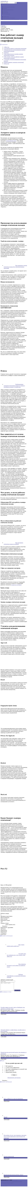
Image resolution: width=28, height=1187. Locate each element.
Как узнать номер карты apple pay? (15, 945)
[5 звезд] (4, 924)
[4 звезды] (3, 924)
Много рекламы (10, 1070)
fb (3, 4)
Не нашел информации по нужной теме (16, 1069)
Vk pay (5, 1117)
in (5, 4)
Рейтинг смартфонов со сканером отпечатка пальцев (16, 976)
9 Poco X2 (6, 63)
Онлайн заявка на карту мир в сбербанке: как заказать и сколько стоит (13, 1008)
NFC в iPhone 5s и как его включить (13, 1098)
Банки (5, 8)
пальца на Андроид (16, 584)
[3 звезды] (2, 924)
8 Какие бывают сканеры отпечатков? (14, 62)
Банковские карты (8, 9)
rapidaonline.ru (4, 1)
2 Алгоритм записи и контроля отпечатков (15, 48)
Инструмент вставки (9, 17)
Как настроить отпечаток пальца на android (13, 543)
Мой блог (6, 16)
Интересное (7, 13)
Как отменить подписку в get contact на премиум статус (16, 965)
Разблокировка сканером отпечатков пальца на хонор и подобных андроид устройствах (14, 386)
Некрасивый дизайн (11, 1072)
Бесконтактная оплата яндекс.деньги (13, 1174)
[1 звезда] (1, 924)
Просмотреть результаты (14, 1077)
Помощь (6, 12)
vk (6, 4)
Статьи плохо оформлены (12, 1067)
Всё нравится (9, 1066)
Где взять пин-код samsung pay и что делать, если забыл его (16, 955)
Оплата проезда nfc (9, 1156)
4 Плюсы (6, 52)
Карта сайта (10, 1182)
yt (2, 4)
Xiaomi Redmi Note (11, 140)
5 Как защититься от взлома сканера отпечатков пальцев (13, 54)
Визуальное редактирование (11, 19)
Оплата (6, 11)
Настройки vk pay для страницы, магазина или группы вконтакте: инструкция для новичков (15, 1137)
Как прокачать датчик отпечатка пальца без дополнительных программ (15, 267)
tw (4, 4)
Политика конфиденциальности (9, 1180)
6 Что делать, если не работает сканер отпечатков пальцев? (14, 57)
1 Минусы (6, 47)
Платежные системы (9, 7)
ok (1, 4)
